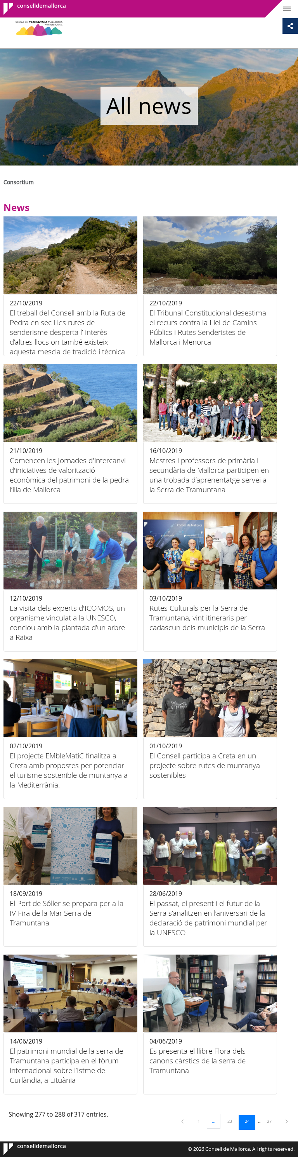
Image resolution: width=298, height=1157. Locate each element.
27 (272, 1121)
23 (232, 1121)
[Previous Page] (183, 1121)
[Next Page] (287, 1121)
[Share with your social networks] (290, 26)
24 (249, 1121)
